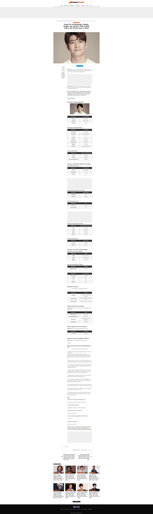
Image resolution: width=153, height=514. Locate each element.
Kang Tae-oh (66, 446)
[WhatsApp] (88, 450)
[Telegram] (91, 450)
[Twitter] (74, 507)
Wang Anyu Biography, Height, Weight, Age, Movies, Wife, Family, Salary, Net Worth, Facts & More (94, 495)
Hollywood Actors (76, 22)
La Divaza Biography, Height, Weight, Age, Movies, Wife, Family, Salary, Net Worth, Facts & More (82, 477)
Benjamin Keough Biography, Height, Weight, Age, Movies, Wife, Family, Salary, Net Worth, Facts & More (63, 75)
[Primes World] (76, 2)
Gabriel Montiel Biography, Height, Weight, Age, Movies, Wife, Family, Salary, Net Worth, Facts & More (94, 477)
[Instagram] (75, 507)
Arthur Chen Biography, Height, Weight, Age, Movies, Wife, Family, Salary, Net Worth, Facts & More (82, 495)
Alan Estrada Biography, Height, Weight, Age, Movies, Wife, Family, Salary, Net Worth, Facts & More (70, 495)
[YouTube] (77, 507)
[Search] (99, 5)
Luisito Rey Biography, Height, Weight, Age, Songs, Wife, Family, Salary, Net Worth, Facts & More (70, 477)
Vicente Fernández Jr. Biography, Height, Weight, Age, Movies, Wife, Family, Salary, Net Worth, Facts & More (58, 495)
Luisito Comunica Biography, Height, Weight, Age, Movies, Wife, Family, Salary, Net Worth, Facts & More (58, 477)
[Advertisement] (24, 12)
